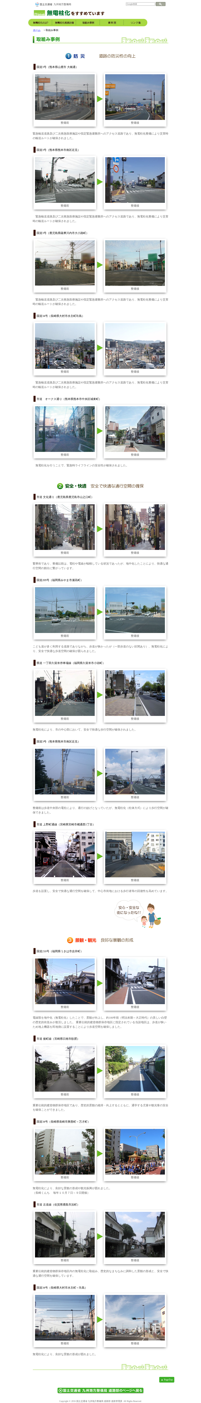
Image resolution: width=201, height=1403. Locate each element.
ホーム (37, 30)
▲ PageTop (167, 1379)
